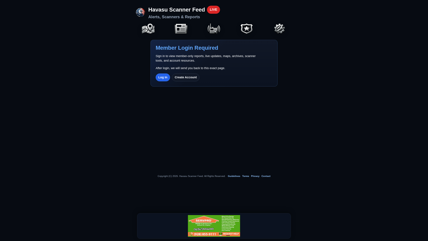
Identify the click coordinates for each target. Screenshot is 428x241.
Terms (245, 176)
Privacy (255, 176)
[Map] (148, 29)
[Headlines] (181, 29)
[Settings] (279, 29)
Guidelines (234, 176)
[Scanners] (214, 29)
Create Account (186, 77)
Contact (266, 176)
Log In (162, 77)
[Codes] (247, 29)
